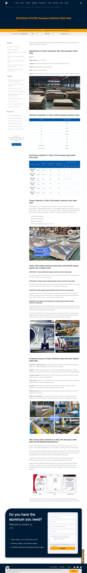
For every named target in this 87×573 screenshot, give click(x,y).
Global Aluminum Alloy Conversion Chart (16, 129)
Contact (66, 3)
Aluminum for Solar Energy (13, 106)
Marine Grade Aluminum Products (15, 89)
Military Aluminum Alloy (13, 101)
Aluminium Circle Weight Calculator (15, 126)
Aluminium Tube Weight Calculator (15, 121)
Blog (61, 3)
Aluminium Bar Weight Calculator (14, 118)
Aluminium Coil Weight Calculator (14, 124)
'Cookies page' (10, 572)
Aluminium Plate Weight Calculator (15, 115)
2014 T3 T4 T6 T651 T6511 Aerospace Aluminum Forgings (15, 66)
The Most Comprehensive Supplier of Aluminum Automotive (15, 95)
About (22, 3)
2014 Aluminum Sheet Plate (13, 47)
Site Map (62, 567)
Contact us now (16, 144)
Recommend (42, 3)
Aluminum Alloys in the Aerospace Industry (25, 7)
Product (28, 3)
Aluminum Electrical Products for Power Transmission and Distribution (16, 81)
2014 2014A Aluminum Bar (13, 49)
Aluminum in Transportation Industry (15, 104)
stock (42, 30)
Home (17, 3)
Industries (34, 3)
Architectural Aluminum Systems (14, 98)
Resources (55, 3)
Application (12, 7)
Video (49, 3)
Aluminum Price (15, 34)
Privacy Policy (53, 567)
